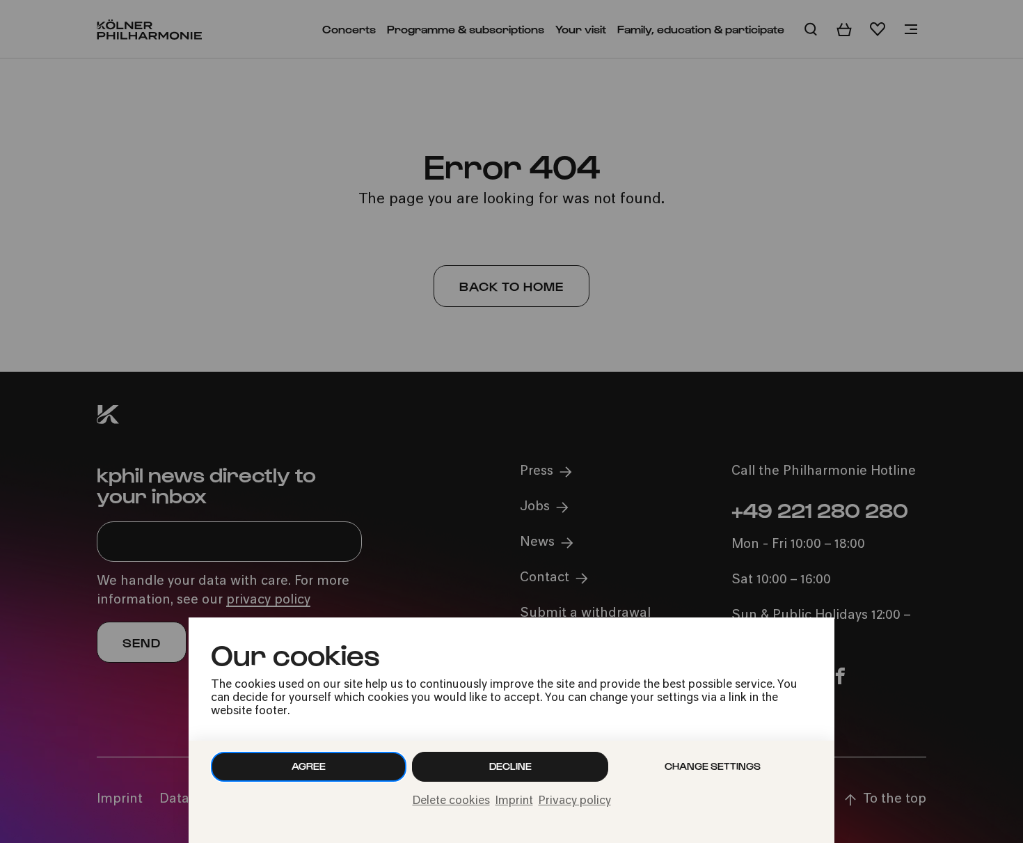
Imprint (514, 801)
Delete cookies (451, 801)
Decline (510, 766)
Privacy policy (575, 801)
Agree (309, 766)
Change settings (713, 766)
